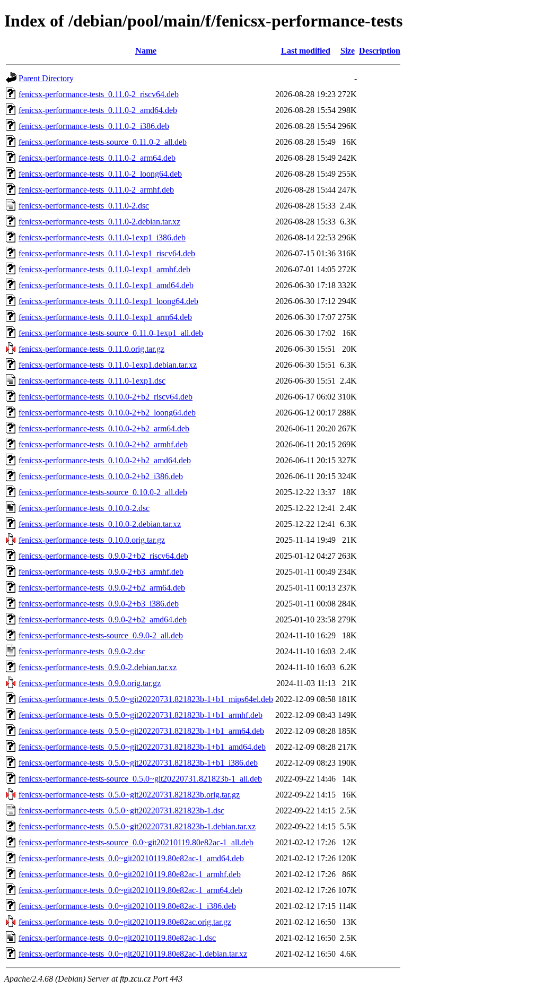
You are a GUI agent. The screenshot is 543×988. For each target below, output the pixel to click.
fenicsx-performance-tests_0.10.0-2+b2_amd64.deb (105, 460)
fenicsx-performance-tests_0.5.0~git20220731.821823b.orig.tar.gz (129, 794)
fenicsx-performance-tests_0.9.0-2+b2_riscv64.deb (103, 555)
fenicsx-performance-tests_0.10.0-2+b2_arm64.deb (104, 428)
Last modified (305, 50)
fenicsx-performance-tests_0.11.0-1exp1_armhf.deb (104, 269)
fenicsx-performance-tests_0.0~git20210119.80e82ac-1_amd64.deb (131, 858)
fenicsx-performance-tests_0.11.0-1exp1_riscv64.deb (107, 253)
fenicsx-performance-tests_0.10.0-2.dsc (84, 508)
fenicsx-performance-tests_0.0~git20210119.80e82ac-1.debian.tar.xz (133, 953)
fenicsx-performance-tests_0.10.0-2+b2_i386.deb (101, 476)
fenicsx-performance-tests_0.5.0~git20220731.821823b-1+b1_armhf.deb (140, 715)
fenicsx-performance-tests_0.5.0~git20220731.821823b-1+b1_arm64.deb (141, 730)
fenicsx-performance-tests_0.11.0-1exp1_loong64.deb (108, 301)
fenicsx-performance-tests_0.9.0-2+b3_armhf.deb (101, 571)
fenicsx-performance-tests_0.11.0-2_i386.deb (94, 126)
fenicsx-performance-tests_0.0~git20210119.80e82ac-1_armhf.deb (130, 874)
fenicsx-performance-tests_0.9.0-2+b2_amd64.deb (103, 619)
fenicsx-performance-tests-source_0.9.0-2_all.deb (101, 635)
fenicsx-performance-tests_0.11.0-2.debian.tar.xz (99, 221)
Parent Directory (46, 78)
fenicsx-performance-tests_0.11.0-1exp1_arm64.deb (105, 317)
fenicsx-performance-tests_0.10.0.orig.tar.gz (92, 539)
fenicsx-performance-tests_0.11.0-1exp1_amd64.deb (106, 285)
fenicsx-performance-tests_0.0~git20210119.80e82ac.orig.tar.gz (125, 921)
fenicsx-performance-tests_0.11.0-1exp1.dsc (92, 380)
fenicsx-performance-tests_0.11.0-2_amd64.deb (98, 110)
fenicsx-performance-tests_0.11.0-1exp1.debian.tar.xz (108, 364)
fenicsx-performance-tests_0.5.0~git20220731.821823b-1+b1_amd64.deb (142, 746)
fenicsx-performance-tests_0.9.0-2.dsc (82, 651)
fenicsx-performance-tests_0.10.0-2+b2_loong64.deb (107, 412)
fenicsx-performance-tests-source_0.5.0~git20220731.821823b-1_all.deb (140, 778)
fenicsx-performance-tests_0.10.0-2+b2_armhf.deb (103, 444)
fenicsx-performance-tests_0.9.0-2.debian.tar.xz (98, 667)
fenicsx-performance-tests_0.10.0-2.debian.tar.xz (100, 523)
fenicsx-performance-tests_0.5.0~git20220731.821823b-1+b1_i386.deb (138, 762)
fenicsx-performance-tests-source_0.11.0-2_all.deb (103, 141)
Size (347, 50)
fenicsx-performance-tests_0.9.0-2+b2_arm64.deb (102, 587)
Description (379, 50)
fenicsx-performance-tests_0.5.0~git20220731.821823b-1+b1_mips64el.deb (146, 699)
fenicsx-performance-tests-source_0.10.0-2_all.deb (103, 492)
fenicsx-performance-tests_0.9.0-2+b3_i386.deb (99, 603)
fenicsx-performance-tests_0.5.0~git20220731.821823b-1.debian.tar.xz (137, 826)
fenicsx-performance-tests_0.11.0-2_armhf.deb (96, 189)
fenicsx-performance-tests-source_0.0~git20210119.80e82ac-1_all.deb (136, 842)
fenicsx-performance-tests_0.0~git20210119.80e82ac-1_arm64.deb (130, 890)
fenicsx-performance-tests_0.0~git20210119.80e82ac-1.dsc (117, 937)
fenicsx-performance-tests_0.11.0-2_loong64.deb (100, 173)
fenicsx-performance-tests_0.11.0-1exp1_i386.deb (102, 237)
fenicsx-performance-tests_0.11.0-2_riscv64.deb (99, 94)
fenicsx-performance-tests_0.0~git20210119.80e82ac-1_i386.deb (127, 906)
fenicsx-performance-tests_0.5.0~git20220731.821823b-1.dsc (121, 810)
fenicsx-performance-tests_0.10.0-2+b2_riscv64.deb (105, 396)
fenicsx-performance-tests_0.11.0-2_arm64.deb (97, 157)
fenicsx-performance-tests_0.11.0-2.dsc (84, 205)
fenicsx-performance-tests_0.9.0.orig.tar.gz (90, 683)
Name (145, 50)
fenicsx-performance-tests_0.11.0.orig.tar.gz (91, 348)
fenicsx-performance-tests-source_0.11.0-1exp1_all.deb (111, 332)
